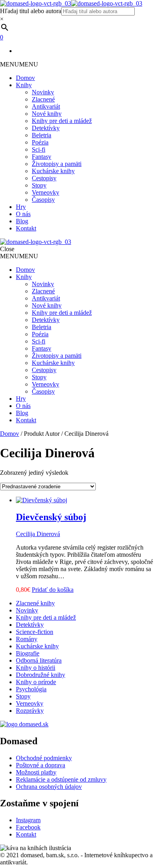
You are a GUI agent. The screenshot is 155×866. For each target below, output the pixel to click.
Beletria (41, 135)
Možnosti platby (36, 772)
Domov (25, 77)
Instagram (28, 820)
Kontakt (26, 228)
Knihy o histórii (35, 667)
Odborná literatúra (39, 660)
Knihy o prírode (36, 682)
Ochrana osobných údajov (49, 786)
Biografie (27, 653)
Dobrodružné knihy (40, 674)
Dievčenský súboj (51, 517)
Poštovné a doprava (40, 765)
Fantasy (41, 156)
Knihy (24, 85)
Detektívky (46, 128)
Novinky (43, 92)
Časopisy (43, 199)
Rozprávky (30, 710)
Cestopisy (44, 178)
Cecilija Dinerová (38, 534)
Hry (21, 206)
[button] (19, 64)
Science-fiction (34, 631)
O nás (23, 214)
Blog (22, 221)
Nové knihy (47, 113)
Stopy (39, 185)
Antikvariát (46, 106)
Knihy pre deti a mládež (62, 120)
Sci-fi (38, 149)
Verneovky (45, 192)
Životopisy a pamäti (56, 163)
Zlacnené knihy (35, 603)
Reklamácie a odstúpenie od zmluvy (61, 779)
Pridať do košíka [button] (53, 589)
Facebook (28, 827)
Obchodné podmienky (44, 758)
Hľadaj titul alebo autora (30, 11)
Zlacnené (43, 99)
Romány (26, 639)
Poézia (40, 142)
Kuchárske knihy (53, 171)
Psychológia (31, 689)
